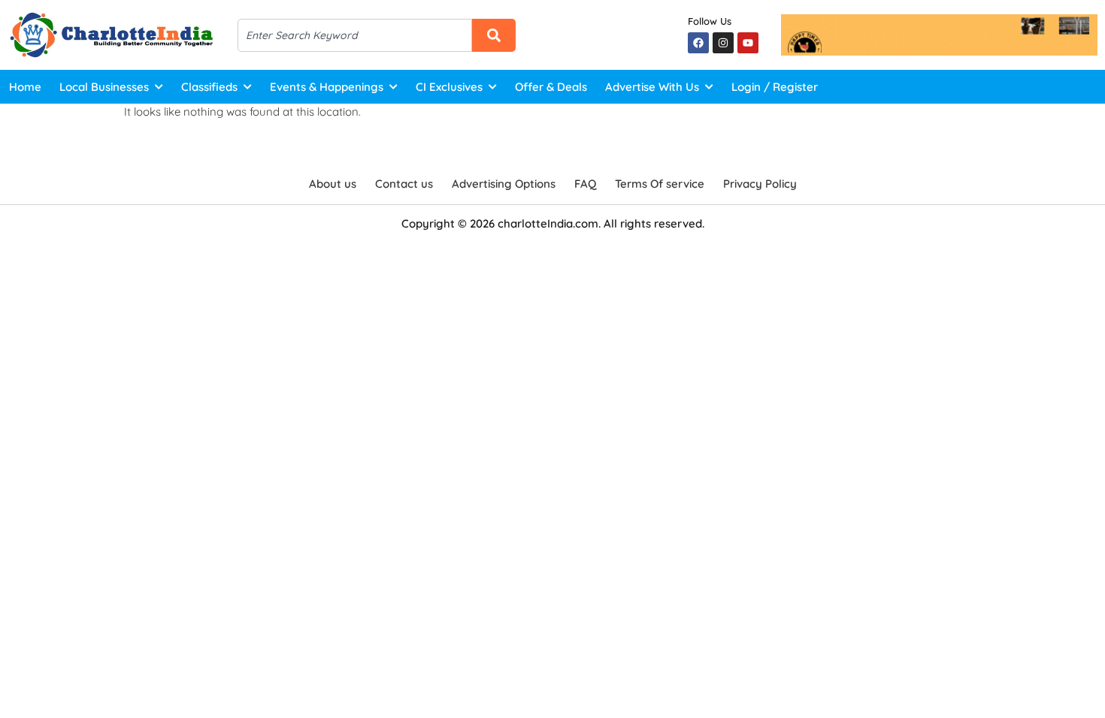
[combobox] (355, 35)
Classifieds (209, 87)
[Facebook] (698, 42)
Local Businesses (104, 87)
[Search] (494, 35)
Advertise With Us (652, 87)
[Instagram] (723, 42)
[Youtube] (747, 42)
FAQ (585, 183)
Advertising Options (504, 183)
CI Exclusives (449, 87)
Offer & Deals (551, 87)
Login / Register (774, 87)
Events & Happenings (326, 87)
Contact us (404, 183)
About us (332, 183)
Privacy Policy (760, 183)
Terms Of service (659, 183)
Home (25, 87)
